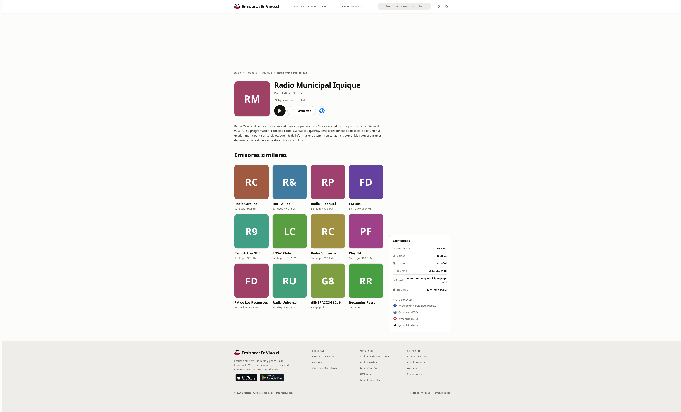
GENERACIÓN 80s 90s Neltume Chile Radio (328, 302)
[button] (251, 182)
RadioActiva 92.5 (247, 253)
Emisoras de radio (305, 6)
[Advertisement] (342, 42)
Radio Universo (285, 302)
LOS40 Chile (282, 253)
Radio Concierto (323, 253)
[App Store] (246, 377)
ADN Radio (366, 374)
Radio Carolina (246, 204)
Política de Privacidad (419, 392)
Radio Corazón (368, 368)
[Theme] (446, 6)
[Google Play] (272, 377)
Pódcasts (326, 6)
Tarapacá (251, 72)
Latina (286, 93)
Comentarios (414, 374)
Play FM (355, 253)
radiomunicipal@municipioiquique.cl (426, 280)
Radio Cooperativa (370, 380)
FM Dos (354, 204)
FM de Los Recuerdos (251, 302)
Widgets (412, 368)
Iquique (267, 72)
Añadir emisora (416, 362)
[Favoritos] (438, 6)
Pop (277, 93)
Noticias (298, 93)
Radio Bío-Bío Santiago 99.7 (376, 356)
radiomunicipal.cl (436, 289)
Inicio (237, 72)
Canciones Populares (350, 6)
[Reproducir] (280, 110)
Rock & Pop (281, 204)
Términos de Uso (442, 392)
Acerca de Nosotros (418, 356)
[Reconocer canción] (322, 110)
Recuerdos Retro (362, 302)
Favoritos (303, 111)
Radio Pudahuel (323, 204)
